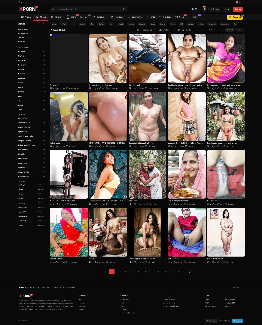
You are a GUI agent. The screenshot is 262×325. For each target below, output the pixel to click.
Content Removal (169, 299)
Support (228, 306)
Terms (207, 299)
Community (124, 299)
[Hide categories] (43, 24)
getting (82, 24)
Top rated (21, 37)
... (172, 271)
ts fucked (212, 24)
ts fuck (101, 24)
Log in (227, 9)
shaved (162, 24)
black (153, 24)
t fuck (64, 24)
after (92, 24)
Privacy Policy (230, 299)
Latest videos (23, 29)
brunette (142, 24)
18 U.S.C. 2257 (230, 303)
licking (190, 24)
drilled (200, 24)
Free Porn (22, 2)
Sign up (238, 9)
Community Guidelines (171, 306)
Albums (81, 309)
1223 (179, 271)
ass (235, 24)
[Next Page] (189, 271)
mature (131, 24)
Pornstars (21, 42)
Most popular (23, 34)
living (173, 24)
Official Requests (210, 306)
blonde (120, 24)
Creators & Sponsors (127, 313)
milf (181, 24)
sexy (111, 24)
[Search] (123, 9)
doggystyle (225, 24)
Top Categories (145, 30)
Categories (82, 306)
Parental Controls (169, 303)
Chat (122, 303)
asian (54, 24)
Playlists (123, 306)
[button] (242, 24)
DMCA (207, 303)
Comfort (230, 30)
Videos (80, 299)
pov (73, 24)
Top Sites (166, 30)
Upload (123, 309)
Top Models (186, 30)
